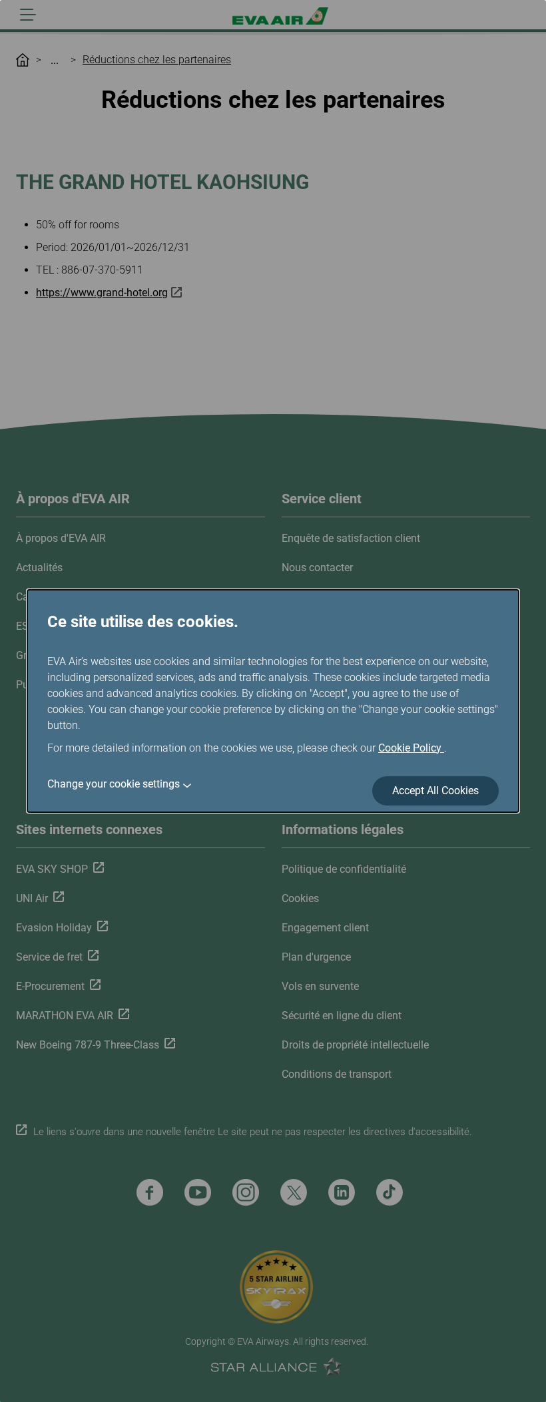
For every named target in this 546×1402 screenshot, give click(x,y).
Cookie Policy (411, 748)
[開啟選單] (28, 14)
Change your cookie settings (113, 784)
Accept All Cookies (435, 790)
